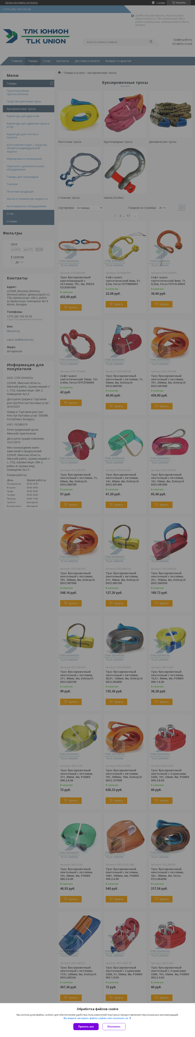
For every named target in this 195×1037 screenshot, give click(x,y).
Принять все (86, 1026)
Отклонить (114, 1026)
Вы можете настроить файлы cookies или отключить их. (96, 1018)
